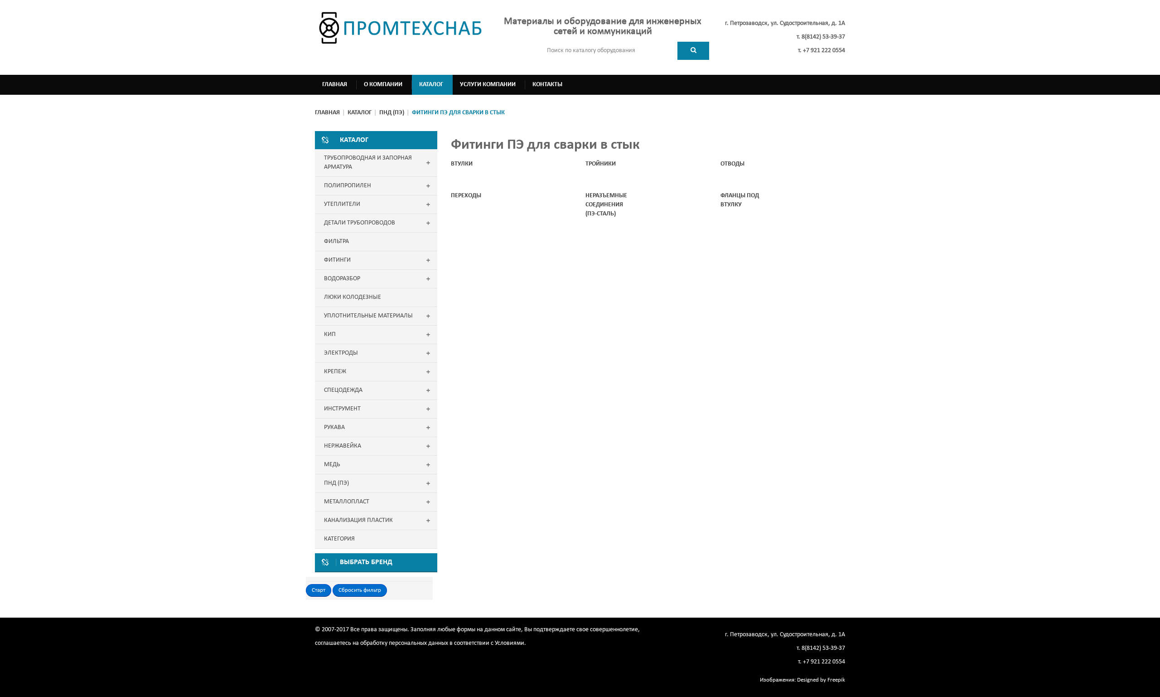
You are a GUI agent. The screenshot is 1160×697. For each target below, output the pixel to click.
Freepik (836, 680)
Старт (318, 590)
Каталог (360, 112)
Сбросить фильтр (359, 590)
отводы (732, 164)
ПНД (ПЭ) (391, 112)
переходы (466, 195)
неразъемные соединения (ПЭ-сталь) (606, 204)
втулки (462, 164)
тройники (600, 164)
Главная (327, 112)
